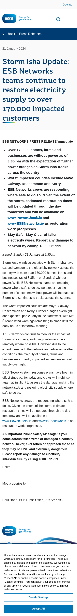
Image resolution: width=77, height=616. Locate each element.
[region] (38, 580)
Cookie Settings (38, 597)
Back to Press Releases (24, 34)
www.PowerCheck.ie (25, 218)
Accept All (38, 608)
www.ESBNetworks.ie (26, 223)
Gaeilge (67, 4)
